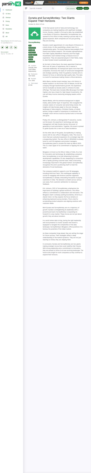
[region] (11, 236)
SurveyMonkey (34, 42)
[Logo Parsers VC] (11, 4)
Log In (86, 8)
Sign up (79, 8)
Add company (71, 8)
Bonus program (4, 52)
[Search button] (53, 8)
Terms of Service (5, 41)
